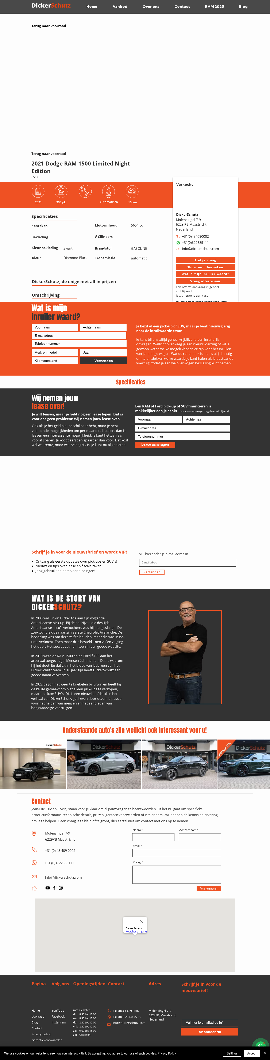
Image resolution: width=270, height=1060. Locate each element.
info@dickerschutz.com (200, 248)
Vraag (137, 862)
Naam (137, 829)
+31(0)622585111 (195, 242)
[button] (205, 260)
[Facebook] (54, 887)
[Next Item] (262, 764)
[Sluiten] (264, 1053)
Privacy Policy (167, 1053)
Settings (232, 1053)
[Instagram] (60, 887)
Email (136, 845)
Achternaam (188, 829)
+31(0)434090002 (195, 236)
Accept (251, 1053)
